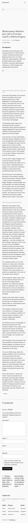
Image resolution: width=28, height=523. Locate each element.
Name (4, 438)
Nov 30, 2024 (5, 40)
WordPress (12, 520)
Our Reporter (16, 40)
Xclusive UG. (5, 2)
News (8, 42)
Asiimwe (5, 393)
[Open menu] (25, 2)
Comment (5, 420)
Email (4, 446)
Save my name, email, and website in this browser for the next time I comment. (13, 462)
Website (4, 453)
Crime (4, 42)
